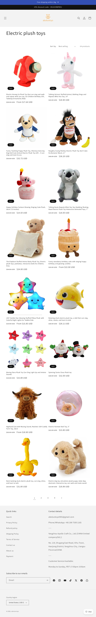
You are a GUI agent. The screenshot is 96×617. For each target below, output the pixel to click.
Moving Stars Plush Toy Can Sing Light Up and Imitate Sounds (26, 373)
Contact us (10, 545)
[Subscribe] (47, 580)
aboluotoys (15, 611)
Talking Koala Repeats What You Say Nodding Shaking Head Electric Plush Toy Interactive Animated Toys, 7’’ (68, 208)
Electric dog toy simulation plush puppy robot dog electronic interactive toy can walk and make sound (67, 482)
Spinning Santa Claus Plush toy (60, 372)
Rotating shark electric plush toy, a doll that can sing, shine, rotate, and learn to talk (68, 319)
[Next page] (61, 498)
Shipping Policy (12, 534)
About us (10, 551)
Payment (9, 556)
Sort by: (53, 46)
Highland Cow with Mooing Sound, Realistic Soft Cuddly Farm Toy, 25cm (26, 428)
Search (9, 517)
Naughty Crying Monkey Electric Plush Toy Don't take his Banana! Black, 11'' (68, 152)
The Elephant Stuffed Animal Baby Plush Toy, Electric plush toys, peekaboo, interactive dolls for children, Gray (26, 264)
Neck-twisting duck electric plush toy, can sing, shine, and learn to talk (26, 482)
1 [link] (34, 498)
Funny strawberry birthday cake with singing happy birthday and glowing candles (67, 263)
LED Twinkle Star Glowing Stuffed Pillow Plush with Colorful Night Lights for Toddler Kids (25, 319)
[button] (5, 18)
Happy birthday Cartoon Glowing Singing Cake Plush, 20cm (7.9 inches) (26, 208)
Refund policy (11, 528)
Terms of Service (12, 539)
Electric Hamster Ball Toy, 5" (58, 427)
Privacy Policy (11, 522)
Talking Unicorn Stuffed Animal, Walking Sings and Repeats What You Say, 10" (67, 95)
